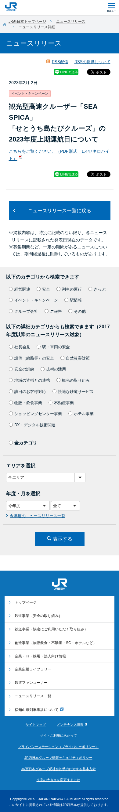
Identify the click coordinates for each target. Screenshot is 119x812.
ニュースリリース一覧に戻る (59, 210)
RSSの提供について (92, 62)
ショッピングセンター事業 (38, 413)
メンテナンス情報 (70, 724)
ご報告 (56, 311)
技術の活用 (56, 369)
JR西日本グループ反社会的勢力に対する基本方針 (58, 769)
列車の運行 (72, 289)
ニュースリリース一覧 (33, 696)
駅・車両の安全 (56, 347)
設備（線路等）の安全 (34, 358)
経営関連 (22, 289)
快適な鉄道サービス (76, 391)
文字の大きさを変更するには (58, 780)
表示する (62, 538)
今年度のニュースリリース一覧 (37, 515)
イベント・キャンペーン (36, 300)
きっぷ (100, 289)
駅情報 (76, 300)
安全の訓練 (24, 369)
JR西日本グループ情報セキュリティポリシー (58, 757)
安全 (46, 289)
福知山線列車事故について (37, 709)
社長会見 (22, 347)
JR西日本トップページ (27, 21)
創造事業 (56, 643)
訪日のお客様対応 (30, 391)
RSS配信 (60, 62)
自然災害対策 (78, 358)
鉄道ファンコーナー (31, 682)
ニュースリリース (70, 21)
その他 (80, 311)
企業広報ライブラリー (33, 669)
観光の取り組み (76, 380)
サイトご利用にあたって (58, 735)
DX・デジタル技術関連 (35, 425)
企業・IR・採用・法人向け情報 (40, 656)
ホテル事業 (84, 413)
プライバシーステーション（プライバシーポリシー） (58, 747)
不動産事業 (64, 403)
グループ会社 (26, 311)
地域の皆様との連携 (32, 380)
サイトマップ (36, 724)
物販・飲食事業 (28, 403)
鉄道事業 (38, 616)
